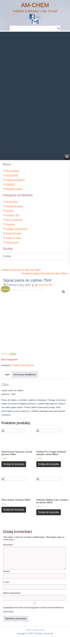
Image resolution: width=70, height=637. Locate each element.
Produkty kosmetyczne (16, 229)
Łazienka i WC (12, 215)
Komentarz (8, 545)
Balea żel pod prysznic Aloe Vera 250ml (22, 270)
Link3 (41, 630)
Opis (7, 374)
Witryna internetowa (12, 593)
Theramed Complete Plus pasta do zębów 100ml (44, 273)
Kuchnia (9, 211)
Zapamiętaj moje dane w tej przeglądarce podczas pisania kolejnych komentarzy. (33, 609)
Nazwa (7, 571)
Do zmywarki (12, 201)
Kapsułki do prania (14, 206)
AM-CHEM (35, 5)
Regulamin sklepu (14, 189)
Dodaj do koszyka (13, 464)
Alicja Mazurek (45, 285)
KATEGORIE (12, 175)
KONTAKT (10, 184)
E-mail (6, 582)
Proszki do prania (14, 233)
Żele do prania (12, 242)
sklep (38, 16)
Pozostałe (10, 224)
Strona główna (12, 171)
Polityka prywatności (15, 180)
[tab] (7, 375)
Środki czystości (13, 238)
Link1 (28, 630)
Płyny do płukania (14, 220)
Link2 (35, 630)
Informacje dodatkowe (24, 374)
